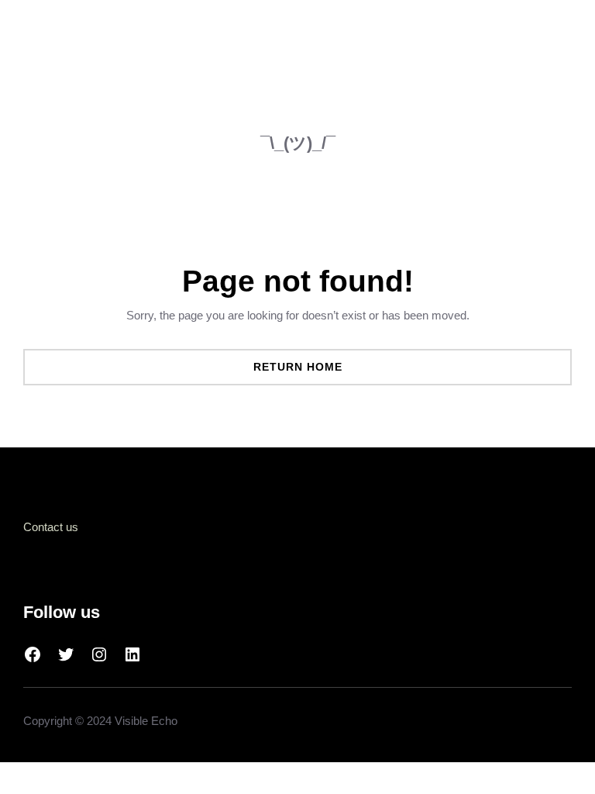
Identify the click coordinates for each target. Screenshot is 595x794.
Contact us (50, 526)
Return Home (297, 367)
